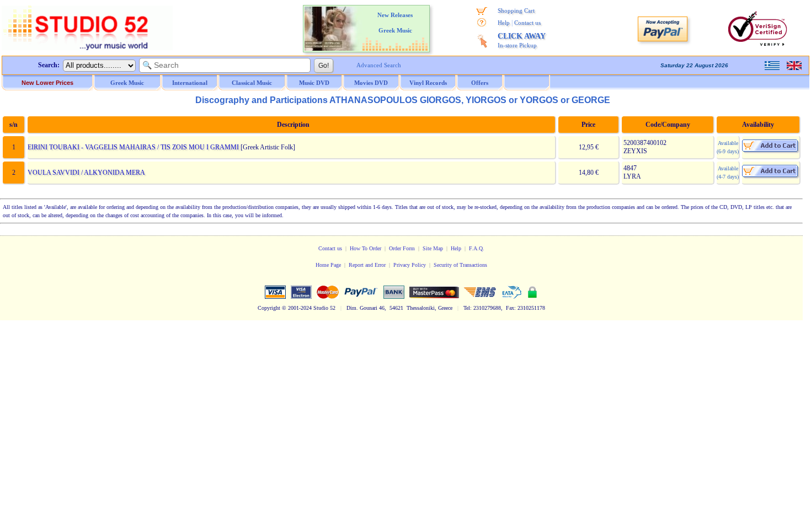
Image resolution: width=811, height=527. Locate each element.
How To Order (365, 248)
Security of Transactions (460, 265)
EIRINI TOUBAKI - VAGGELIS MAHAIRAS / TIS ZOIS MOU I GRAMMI (133, 147)
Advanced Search (378, 65)
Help (504, 22)
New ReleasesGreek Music (395, 23)
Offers (479, 82)
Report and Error (367, 265)
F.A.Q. (476, 248)
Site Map (433, 248)
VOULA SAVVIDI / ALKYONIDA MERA (86, 172)
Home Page (328, 265)
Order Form (402, 248)
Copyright (269, 308)
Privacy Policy (409, 265)
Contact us (527, 22)
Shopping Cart (516, 10)
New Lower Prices (47, 82)
